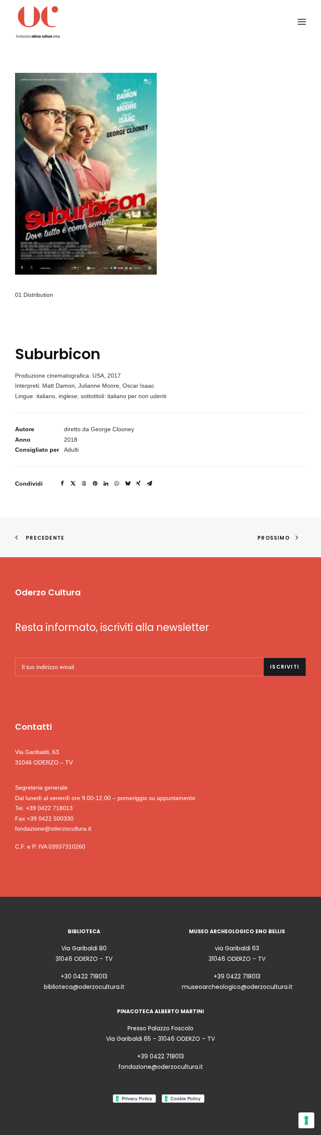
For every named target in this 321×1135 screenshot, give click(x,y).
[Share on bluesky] (127, 483)
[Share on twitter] (73, 483)
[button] (302, 21)
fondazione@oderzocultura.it (53, 828)
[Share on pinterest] (95, 483)
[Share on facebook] (62, 483)
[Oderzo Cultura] (38, 21)
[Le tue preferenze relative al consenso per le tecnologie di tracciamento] (306, 1120)
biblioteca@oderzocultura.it (84, 987)
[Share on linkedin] (106, 483)
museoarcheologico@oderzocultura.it (237, 987)
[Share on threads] (84, 483)
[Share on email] (149, 483)
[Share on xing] (138, 483)
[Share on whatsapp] (117, 483)
